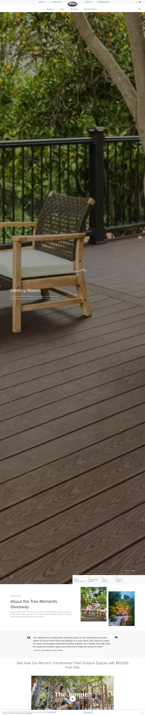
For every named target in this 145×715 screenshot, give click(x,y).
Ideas (62, 9)
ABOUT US (42, 2)
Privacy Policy (29, 713)
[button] (72, 699)
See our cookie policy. (51, 712)
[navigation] (72, 2)
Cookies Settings (88, 712)
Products (50, 9)
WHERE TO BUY (57, 2)
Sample (119, 579)
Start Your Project (90, 9)
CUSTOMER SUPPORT (103, 2)
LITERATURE (88, 2)
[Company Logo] (72, 4)
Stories (93, 579)
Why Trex (74, 9)
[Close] (142, 712)
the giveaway (79, 579)
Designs (105, 579)
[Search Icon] (139, 9)
